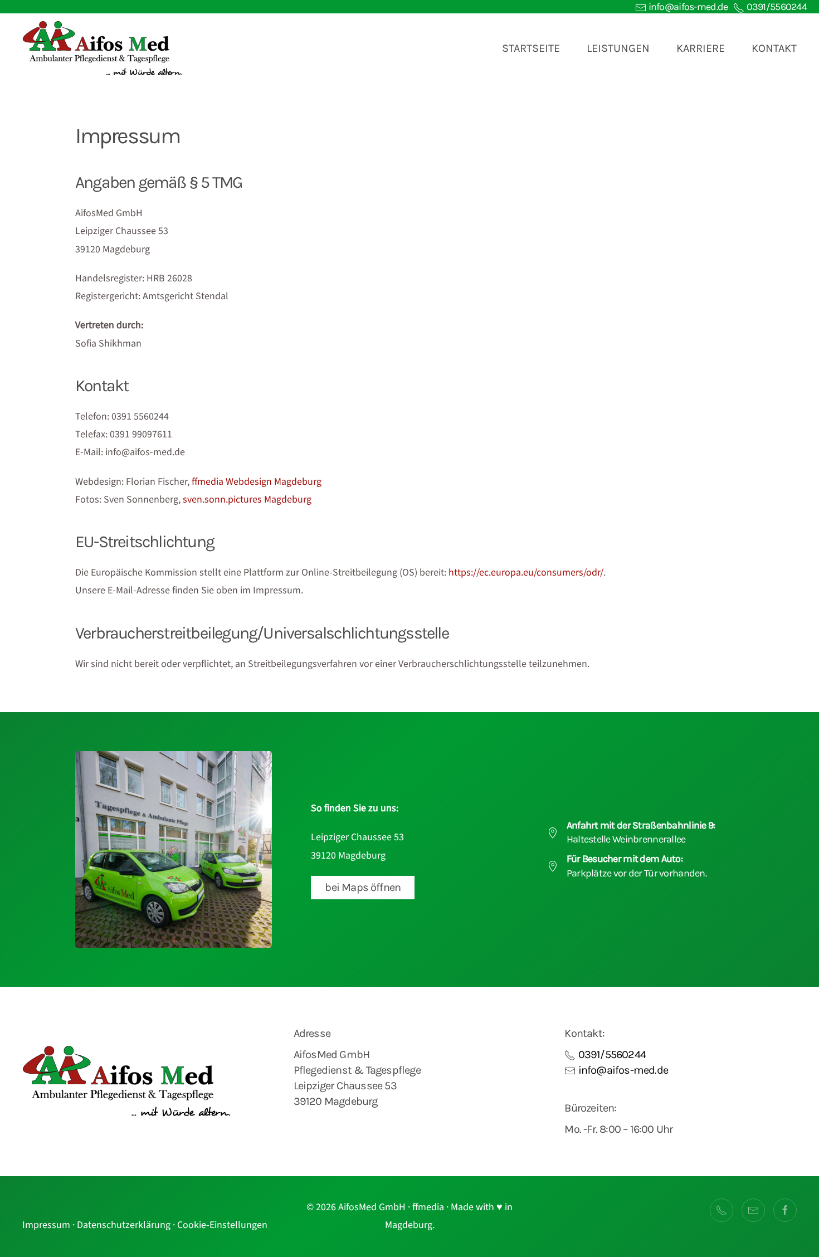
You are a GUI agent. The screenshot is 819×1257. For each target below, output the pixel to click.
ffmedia (428, 1207)
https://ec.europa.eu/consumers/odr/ (525, 572)
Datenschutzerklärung (123, 1225)
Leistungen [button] (618, 48)
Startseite (531, 48)
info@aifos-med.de (687, 7)
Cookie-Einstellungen (222, 1225)
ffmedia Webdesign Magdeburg (256, 482)
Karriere (700, 48)
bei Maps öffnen (363, 887)
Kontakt (774, 48)
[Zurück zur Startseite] (103, 48)
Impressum (46, 1225)
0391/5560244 (775, 7)
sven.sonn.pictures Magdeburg (247, 499)
